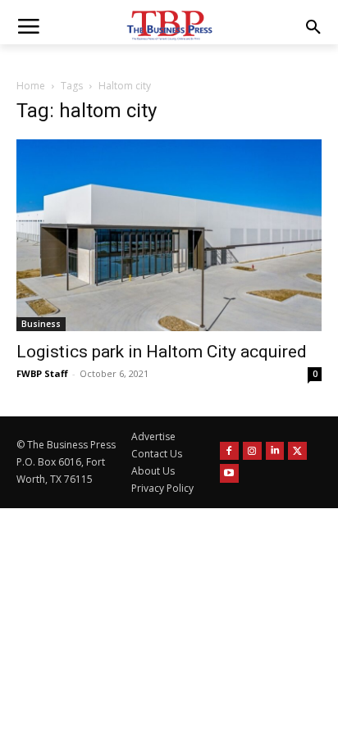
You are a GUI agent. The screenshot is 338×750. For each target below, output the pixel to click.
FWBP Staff (42, 373)
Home (30, 86)
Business (41, 324)
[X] (297, 451)
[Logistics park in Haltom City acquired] (169, 234)
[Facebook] (229, 451)
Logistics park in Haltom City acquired (161, 351)
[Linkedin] (275, 451)
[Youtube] (229, 473)
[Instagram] (252, 451)
